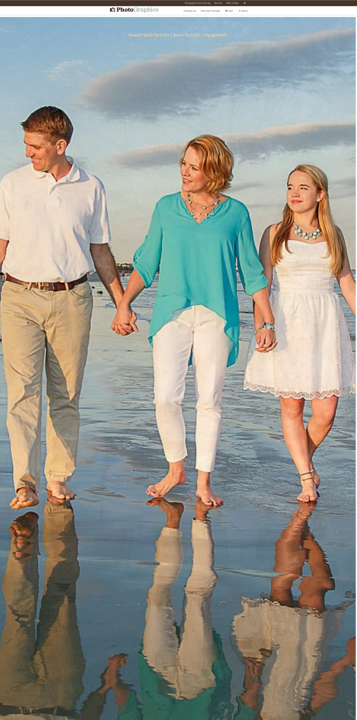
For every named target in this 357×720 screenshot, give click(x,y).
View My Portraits (210, 10)
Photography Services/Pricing (197, 3)
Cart (230, 10)
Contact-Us (190, 10)
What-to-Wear (232, 3)
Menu (244, 10)
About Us (218, 3)
